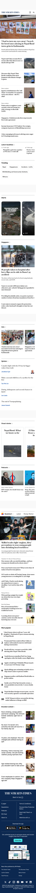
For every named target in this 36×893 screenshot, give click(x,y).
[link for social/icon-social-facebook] (18, 882)
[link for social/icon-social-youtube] (22, 882)
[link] (10, 12)
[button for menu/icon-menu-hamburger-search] (33, 12)
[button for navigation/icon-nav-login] (30, 12)
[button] (30, 12)
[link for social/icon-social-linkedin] (30, 882)
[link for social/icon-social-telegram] (26, 882)
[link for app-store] (11, 828)
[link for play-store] (24, 828)
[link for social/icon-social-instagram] (13, 882)
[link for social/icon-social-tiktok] (9, 882)
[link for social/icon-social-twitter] (5, 882)
